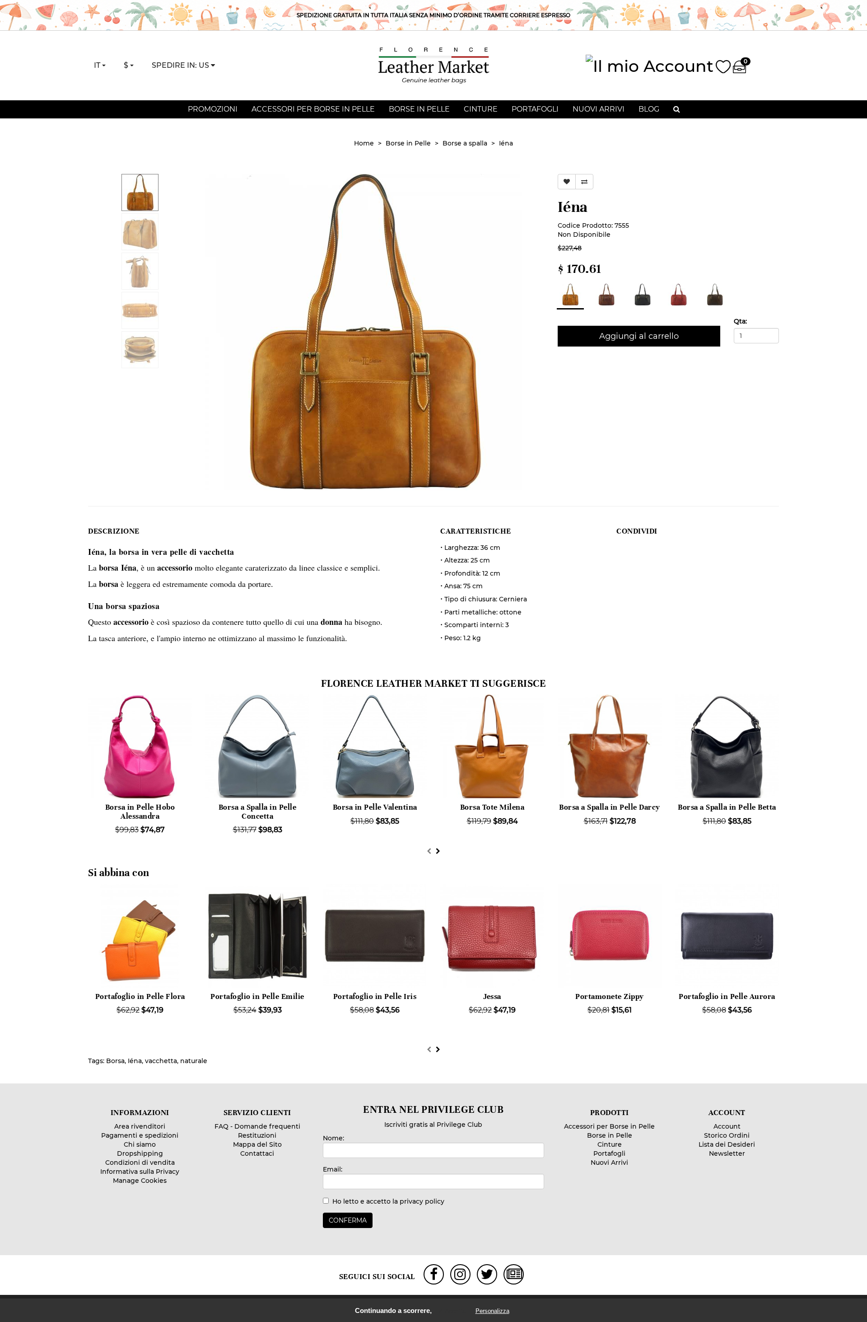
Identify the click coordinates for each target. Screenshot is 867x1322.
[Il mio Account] (649, 65)
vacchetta (161, 1061)
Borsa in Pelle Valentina (375, 807)
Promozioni (213, 109)
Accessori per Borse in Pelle (313, 109)
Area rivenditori (139, 1126)
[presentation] (429, 851)
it (98, 65)
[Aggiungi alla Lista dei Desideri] (567, 181)
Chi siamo (140, 1144)
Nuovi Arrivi (599, 109)
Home (364, 143)
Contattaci (257, 1153)
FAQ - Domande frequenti (257, 1126)
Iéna (506, 143)
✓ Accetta (453, 1310)
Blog (649, 109)
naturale (193, 1061)
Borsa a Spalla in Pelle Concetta (258, 811)
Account (727, 1126)
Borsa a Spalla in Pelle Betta (727, 807)
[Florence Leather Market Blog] (514, 1274)
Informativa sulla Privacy (139, 1171)
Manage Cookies (140, 1181)
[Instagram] (460, 1274)
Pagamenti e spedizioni (139, 1135)
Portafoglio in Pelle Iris (375, 996)
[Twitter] (486, 1274)
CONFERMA (348, 1220)
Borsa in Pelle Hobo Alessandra (140, 811)
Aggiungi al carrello (639, 336)
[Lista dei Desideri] (723, 65)
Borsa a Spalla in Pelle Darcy (609, 807)
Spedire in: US (181, 65)
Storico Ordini (727, 1135)
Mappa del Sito (257, 1144)
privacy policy (422, 1201)
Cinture (481, 109)
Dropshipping (140, 1153)
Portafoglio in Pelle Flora (140, 996)
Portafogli (535, 109)
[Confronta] (584, 181)
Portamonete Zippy (609, 996)
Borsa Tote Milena (492, 807)
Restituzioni (257, 1135)
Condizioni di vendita (140, 1162)
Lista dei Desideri (727, 1144)
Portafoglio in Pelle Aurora (727, 996)
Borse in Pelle (419, 109)
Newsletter (727, 1153)
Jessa (492, 996)
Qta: (740, 321)
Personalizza (492, 1311)
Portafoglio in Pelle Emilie (257, 996)
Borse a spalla (465, 143)
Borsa (115, 1061)
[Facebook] (434, 1274)
